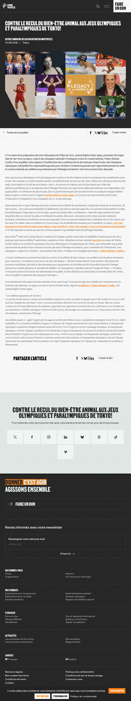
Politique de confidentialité (80, 672)
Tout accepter (117, 691)
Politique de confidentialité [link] (83, 696)
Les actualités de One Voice (19, 639)
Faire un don (11, 616)
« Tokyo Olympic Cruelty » (111, 251)
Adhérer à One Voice (76, 620)
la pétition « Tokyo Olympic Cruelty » (98, 285)
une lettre (97, 240)
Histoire (70, 574)
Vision (8, 574)
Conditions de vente (15, 679)
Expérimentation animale (78, 594)
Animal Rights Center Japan (60, 195)
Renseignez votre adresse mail (26, 539)
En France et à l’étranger (78, 577)
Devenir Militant (13, 620)
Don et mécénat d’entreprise (80, 616)
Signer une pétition (75, 622)
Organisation (12, 577)
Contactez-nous (74, 679)
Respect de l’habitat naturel (80, 600)
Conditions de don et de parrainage (84, 676)
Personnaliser (60, 696)
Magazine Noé (73, 642)
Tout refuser (42, 696)
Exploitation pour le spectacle (20, 594)
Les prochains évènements (19, 642)
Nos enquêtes (73, 639)
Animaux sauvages (75, 597)
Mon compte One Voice (17, 676)
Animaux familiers (14, 600)
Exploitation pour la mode (18, 597)
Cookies (9, 683)
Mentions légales (14, 672)
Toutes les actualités (17, 133)
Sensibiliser (11, 622)
